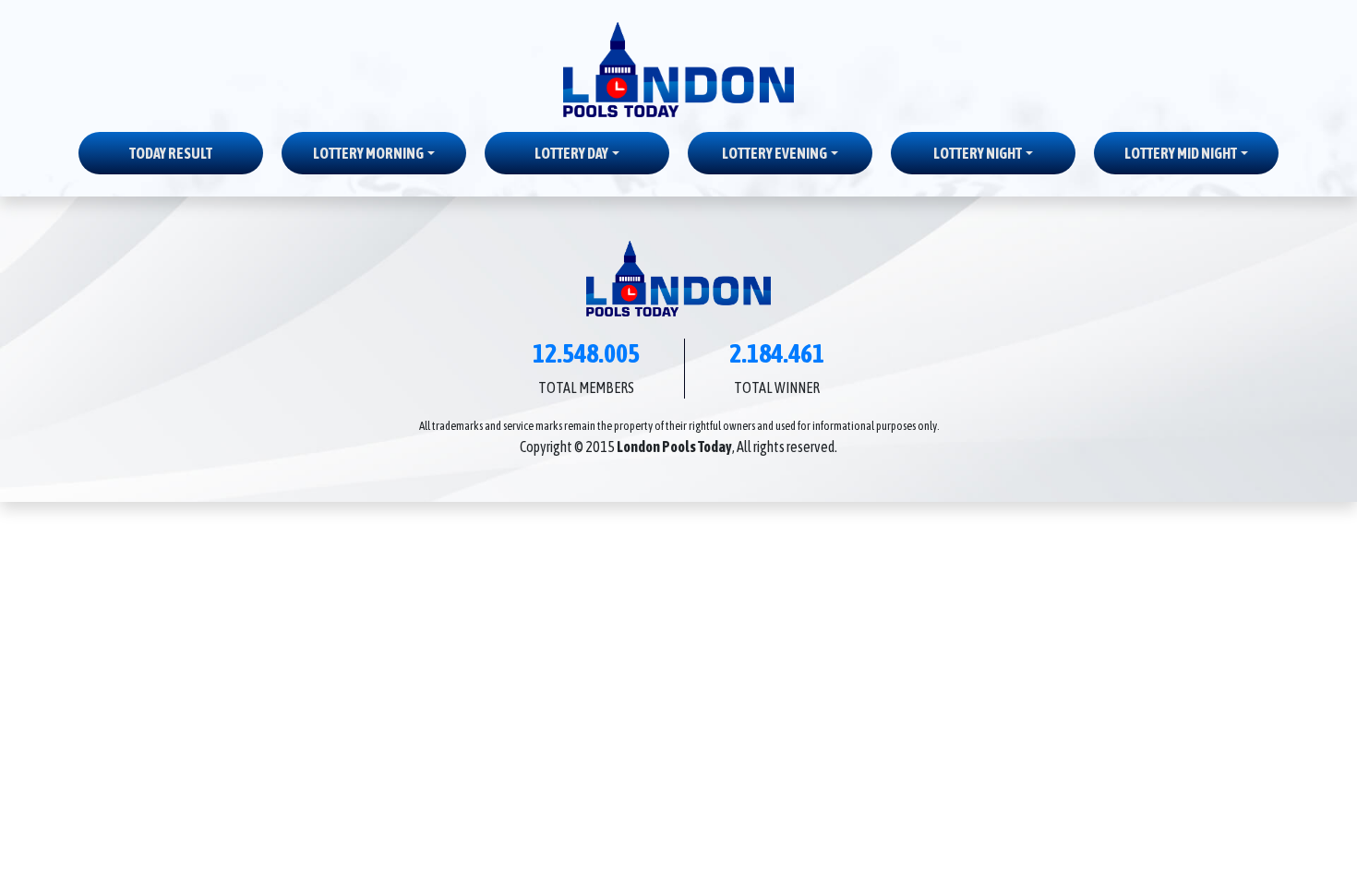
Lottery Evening (774, 153)
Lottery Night (977, 153)
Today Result (170, 153)
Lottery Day (571, 153)
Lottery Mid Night (1180, 153)
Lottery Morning (368, 153)
